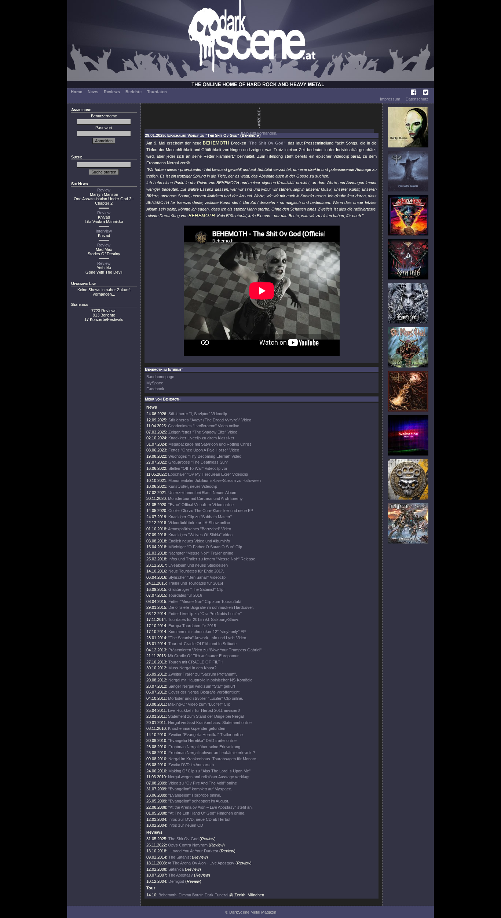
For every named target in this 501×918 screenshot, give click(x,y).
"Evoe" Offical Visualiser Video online (201, 504)
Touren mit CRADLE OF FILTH (195, 662)
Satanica (176, 869)
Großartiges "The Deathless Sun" (198, 462)
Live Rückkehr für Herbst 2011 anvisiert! (204, 710)
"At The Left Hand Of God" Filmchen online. (206, 813)
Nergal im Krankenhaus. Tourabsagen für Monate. (212, 759)
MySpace (154, 383)
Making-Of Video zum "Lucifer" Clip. (199, 704)
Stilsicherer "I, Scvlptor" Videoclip (197, 414)
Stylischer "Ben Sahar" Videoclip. (197, 577)
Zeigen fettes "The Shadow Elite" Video (202, 432)
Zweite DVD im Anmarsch (191, 764)
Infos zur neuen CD (185, 825)
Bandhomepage (160, 376)
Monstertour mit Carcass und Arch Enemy (205, 498)
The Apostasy (180, 875)
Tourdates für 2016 (185, 595)
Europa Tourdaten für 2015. (192, 625)
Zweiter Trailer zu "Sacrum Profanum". (202, 674)
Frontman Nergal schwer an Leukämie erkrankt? (211, 752)
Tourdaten (157, 91)
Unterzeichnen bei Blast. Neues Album (202, 492)
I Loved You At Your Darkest (193, 851)
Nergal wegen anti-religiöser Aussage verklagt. (209, 777)
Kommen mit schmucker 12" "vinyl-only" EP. (207, 631)
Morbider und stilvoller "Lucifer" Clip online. (205, 698)
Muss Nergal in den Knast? (192, 668)
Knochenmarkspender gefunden (196, 728)
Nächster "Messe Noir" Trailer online (200, 553)
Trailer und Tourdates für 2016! (195, 583)
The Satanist (179, 857)
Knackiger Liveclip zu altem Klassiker (201, 438)
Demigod (176, 881)
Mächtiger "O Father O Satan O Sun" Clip (205, 547)
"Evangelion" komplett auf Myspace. (200, 789)
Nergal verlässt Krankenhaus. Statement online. (210, 722)
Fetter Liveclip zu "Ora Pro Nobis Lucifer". (205, 613)
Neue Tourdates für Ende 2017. (196, 571)
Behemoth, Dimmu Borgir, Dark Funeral (193, 895)
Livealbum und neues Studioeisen (198, 565)
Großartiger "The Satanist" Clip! (196, 589)
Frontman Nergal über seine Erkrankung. (204, 747)
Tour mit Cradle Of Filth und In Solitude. (203, 643)
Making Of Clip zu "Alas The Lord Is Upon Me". (210, 771)
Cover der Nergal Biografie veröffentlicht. (204, 692)
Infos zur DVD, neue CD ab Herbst (199, 819)
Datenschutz (417, 99)
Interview (104, 231)
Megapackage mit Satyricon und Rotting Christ (209, 444)
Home (76, 91)
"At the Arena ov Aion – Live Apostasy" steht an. (210, 807)
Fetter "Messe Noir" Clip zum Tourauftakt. (205, 601)
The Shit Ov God (183, 839)
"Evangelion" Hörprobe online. (194, 795)
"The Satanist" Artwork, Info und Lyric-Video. (207, 638)
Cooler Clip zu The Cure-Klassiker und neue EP (210, 510)
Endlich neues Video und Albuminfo (199, 541)
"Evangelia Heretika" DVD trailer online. (203, 740)
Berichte (133, 91)
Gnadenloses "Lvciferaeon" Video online (203, 426)
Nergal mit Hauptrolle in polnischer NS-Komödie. (210, 680)
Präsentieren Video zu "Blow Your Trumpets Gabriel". (215, 650)
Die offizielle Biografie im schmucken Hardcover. (211, 607)
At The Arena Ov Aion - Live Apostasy (201, 863)
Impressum (390, 99)
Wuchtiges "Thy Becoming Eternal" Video (204, 456)
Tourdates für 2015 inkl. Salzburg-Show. (203, 619)
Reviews (112, 91)
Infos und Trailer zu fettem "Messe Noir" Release (211, 559)
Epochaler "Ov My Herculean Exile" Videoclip (208, 474)
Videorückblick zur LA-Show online (199, 522)
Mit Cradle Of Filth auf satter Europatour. (203, 656)
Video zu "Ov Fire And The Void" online (202, 783)
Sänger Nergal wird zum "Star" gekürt (201, 686)
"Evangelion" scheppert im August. (198, 801)
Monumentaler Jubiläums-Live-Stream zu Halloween (214, 480)
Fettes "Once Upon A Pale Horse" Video (203, 450)
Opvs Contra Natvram (188, 845)
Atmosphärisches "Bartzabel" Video (199, 529)
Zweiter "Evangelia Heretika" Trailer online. (206, 734)
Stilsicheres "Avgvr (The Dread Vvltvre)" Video (209, 420)
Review (103, 190)
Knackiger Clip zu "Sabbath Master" (200, 517)
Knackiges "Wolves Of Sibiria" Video (200, 535)
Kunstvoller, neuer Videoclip (192, 486)
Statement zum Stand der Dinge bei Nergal (206, 716)
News (93, 91)
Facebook (155, 389)
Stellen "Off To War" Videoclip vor (197, 468)
